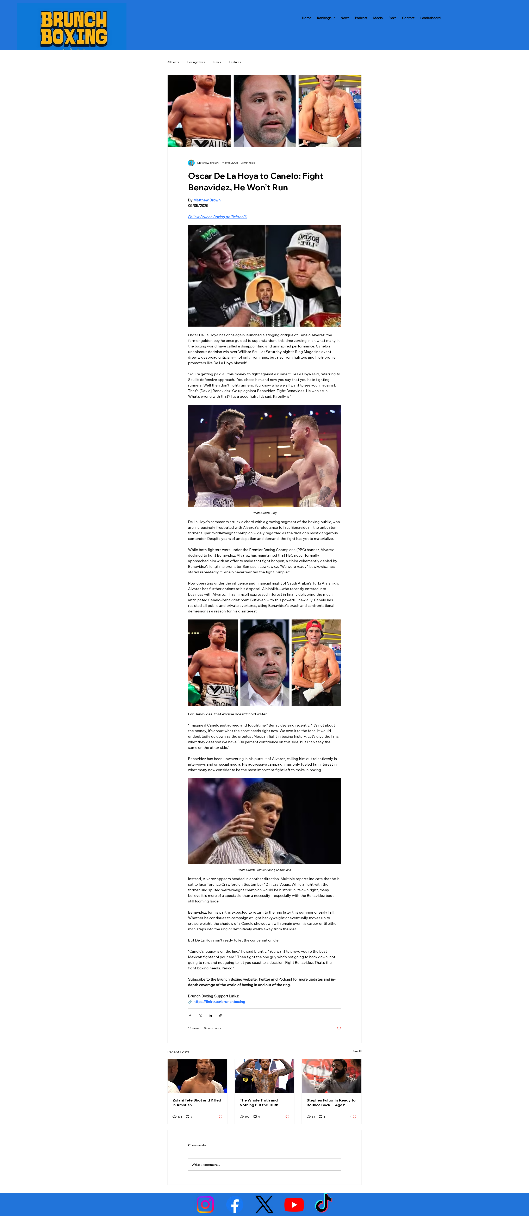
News (217, 62)
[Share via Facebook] (190, 1015)
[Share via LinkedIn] (210, 1015)
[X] (264, 1204)
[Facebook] (234, 1204)
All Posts (173, 62)
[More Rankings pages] (334, 18)
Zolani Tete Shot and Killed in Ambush (197, 1102)
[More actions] (338, 162)
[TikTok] (323, 1204)
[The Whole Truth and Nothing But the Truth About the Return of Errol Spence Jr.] (264, 1076)
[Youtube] (294, 1204)
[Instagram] (205, 1204)
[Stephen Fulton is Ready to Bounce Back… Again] (331, 1076)
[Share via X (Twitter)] (200, 1015)
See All (357, 1051)
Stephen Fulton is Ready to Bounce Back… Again (331, 1102)
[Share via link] (220, 1015)
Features (235, 62)
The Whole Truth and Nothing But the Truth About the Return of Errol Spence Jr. (262, 1102)
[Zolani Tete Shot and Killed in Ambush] (197, 1076)
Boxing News (196, 62)
